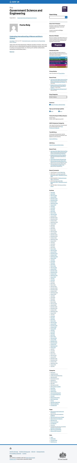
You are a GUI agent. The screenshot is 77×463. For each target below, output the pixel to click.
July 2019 (53, 314)
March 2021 (53, 284)
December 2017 (54, 341)
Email (52, 111)
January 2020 (53, 305)
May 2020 (53, 299)
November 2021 (54, 272)
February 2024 (54, 231)
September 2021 (54, 275)
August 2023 (53, 241)
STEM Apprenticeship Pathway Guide (58, 89)
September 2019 (54, 311)
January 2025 (53, 215)
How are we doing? (54, 421)
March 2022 (53, 266)
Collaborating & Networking (56, 375)
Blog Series (53, 372)
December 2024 (54, 217)
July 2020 (53, 295)
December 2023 (54, 234)
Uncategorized (54, 405)
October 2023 (54, 237)
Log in (52, 437)
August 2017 (53, 347)
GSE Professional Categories (56, 418)
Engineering (53, 380)
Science (52, 400)
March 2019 (53, 320)
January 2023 (53, 252)
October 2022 (54, 255)
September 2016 (54, 363)
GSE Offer (53, 383)
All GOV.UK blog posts (24, 451)
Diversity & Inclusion (26, 41)
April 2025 (53, 211)
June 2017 (53, 350)
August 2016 (53, 364)
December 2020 (54, 288)
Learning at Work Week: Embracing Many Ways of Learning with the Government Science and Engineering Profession (59, 81)
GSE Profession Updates (56, 386)
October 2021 (53, 273)
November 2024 (54, 219)
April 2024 (53, 228)
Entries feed (53, 438)
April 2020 (53, 300)
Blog (11, 7)
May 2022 (53, 262)
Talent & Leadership (55, 403)
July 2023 (53, 242)
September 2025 (54, 203)
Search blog (53, 14)
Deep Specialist (54, 377)
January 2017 (53, 357)
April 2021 (53, 283)
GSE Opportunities (54, 385)
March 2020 (53, 302)
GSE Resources (54, 420)
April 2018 (53, 335)
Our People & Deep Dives (56, 394)
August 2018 (53, 328)
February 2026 (54, 195)
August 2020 (53, 294)
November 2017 (54, 342)
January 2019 (53, 324)
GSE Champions (54, 381)
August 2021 (53, 277)
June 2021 (53, 280)
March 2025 (53, 212)
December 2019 (54, 306)
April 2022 (53, 264)
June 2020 (53, 297)
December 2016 (54, 358)
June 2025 (53, 208)
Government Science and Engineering (26, 12)
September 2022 (54, 256)
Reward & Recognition (55, 397)
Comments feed (54, 440)
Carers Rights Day (61, 172)
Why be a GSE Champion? (56, 431)
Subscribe (53, 425)
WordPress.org (54, 441)
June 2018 (53, 331)
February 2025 (54, 214)
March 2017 (53, 353)
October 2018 (53, 327)
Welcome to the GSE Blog (56, 429)
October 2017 (53, 344)
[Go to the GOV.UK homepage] (14, 2)
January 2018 (53, 339)
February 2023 (54, 250)
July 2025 (53, 206)
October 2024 (54, 220)
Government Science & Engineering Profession (27, 17)
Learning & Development (56, 392)
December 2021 (54, 270)
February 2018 (54, 338)
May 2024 (53, 226)
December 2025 (54, 198)
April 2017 (53, 352)
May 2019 (53, 317)
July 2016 (53, 366)
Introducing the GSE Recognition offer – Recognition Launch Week (59, 175)
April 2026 (53, 194)
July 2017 (52, 349)
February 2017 (53, 355)
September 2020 (54, 292)
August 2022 (53, 258)
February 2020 (54, 303)
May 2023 (53, 245)
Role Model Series (54, 399)
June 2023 (53, 244)
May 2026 (53, 192)
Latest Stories (34, 41)
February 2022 (54, 267)
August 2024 (53, 223)
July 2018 (53, 330)
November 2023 (54, 236)
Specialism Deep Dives (55, 402)
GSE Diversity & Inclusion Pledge (57, 417)
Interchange (53, 389)
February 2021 (54, 286)
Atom (61, 111)
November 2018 (54, 325)
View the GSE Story (53, 138)
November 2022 (54, 253)
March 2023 (53, 248)
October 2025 (54, 201)
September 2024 (54, 222)
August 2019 (53, 313)
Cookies (24, 453)
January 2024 (53, 233)
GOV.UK (33, 451)
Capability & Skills (54, 374)
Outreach (14, 42)
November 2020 (54, 289)
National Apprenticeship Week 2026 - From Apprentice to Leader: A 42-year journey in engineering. (58, 165)
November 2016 (54, 360)
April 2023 (53, 247)
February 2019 (54, 322)
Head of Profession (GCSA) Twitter (58, 104)
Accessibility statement (15, 453)
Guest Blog (53, 388)
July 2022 (53, 259)
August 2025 (53, 204)
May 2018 (53, 333)
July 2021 (53, 278)
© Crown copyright (62, 459)
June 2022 (53, 261)
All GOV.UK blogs (14, 451)
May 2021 (53, 281)
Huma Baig (12, 41)
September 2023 (54, 239)
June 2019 (53, 316)
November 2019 (54, 308)
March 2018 (53, 336)
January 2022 (53, 269)
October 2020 (54, 291)
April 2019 (53, 319)
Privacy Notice (61, 73)
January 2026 (53, 197)
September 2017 (54, 346)
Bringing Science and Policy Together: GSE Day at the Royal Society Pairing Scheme (58, 86)
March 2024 (53, 230)
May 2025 (53, 209)
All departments (40, 451)
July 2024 (53, 225)
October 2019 (53, 309)
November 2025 (54, 200)
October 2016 (53, 361)
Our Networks (53, 423)
